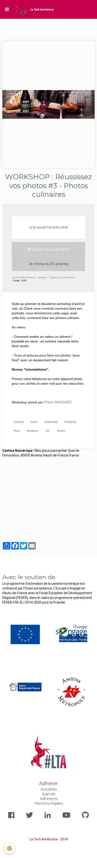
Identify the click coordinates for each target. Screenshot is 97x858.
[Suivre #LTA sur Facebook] (11, 815)
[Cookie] (9, 848)
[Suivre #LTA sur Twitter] (29, 815)
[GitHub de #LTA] (85, 815)
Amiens (61, 431)
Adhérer (48, 783)
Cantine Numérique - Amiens (29, 277)
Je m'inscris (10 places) (48, 264)
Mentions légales (49, 803)
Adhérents (48, 799)
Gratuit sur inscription (62, 277)
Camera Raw (51, 422)
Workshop (32, 431)
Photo (17, 431)
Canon (34, 422)
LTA (47, 431)
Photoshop (70, 422)
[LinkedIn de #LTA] (47, 815)
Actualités (48, 789)
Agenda (48, 794)
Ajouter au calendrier (50, 249)
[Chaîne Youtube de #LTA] (66, 815)
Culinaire (19, 422)
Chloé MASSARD (58, 402)
